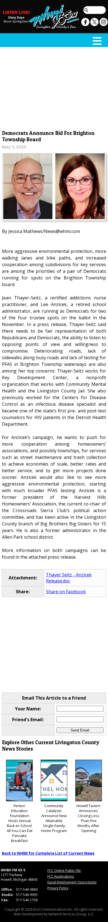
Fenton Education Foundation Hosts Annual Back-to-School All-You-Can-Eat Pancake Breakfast (19, 823)
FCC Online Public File (64, 870)
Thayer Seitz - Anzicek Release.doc (69, 578)
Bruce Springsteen (16, 21)
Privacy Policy (57, 888)
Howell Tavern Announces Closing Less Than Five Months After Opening (88, 818)
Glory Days (16, 17)
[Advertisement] (54, 88)
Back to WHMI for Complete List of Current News (48, 853)
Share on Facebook (66, 592)
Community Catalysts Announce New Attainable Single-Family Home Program (54, 818)
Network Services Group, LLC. (71, 914)
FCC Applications (60, 876)
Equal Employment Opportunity (72, 882)
